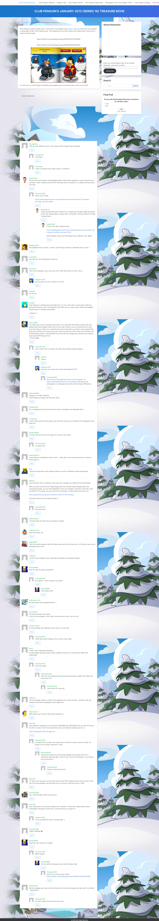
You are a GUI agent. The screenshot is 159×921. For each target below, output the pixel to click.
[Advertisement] (121, 41)
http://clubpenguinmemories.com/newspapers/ (67, 379)
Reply (31, 150)
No (107, 106)
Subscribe (110, 71)
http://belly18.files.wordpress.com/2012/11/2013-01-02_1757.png (51, 495)
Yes (107, 104)
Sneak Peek (26, 22)
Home (19, 22)
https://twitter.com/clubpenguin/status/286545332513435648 (68, 876)
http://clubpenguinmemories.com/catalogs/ (62, 382)
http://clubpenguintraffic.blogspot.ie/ (42, 731)
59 (98, 22)
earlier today (72, 29)
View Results (121, 111)
